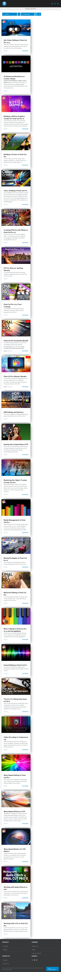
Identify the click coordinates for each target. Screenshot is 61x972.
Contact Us (6, 963)
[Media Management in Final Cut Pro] (15, 507)
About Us (35, 946)
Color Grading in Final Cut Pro (15, 191)
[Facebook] (32, 960)
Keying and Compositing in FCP (16, 444)
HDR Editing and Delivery (14, 412)
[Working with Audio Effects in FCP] (15, 874)
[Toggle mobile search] (55, 3)
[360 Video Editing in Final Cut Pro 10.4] (15, 27)
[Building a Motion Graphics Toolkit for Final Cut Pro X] (15, 104)
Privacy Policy (5, 969)
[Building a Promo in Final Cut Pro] (15, 142)
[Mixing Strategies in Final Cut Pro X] (15, 545)
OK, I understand (52, 969)
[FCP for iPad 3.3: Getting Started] (15, 255)
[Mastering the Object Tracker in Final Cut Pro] (15, 467)
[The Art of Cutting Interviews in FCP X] (15, 686)
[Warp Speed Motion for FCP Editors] (15, 836)
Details (10, 969)
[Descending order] (19, 14)
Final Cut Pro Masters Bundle (15, 376)
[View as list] (39, 14)
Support (5, 960)
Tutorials (5, 946)
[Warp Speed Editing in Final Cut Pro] (15, 762)
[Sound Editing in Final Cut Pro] (15, 652)
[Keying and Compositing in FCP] (15, 432)
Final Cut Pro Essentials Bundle (16, 341)
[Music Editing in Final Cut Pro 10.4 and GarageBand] (15, 616)
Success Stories (37, 953)
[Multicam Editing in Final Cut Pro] (15, 580)
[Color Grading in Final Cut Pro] (15, 178)
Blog (34, 950)
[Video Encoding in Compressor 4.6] (15, 724)
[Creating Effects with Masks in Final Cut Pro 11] (15, 217)
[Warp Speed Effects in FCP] (15, 799)
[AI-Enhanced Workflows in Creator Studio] (15, 64)
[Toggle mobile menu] (58, 3)
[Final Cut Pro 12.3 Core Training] (15, 292)
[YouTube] (34, 960)
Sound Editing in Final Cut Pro (15, 665)
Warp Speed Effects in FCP (14, 811)
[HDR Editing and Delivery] (15, 399)
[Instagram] (36, 960)
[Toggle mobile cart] (52, 3)
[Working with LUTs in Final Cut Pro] (15, 911)
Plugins (5, 950)
